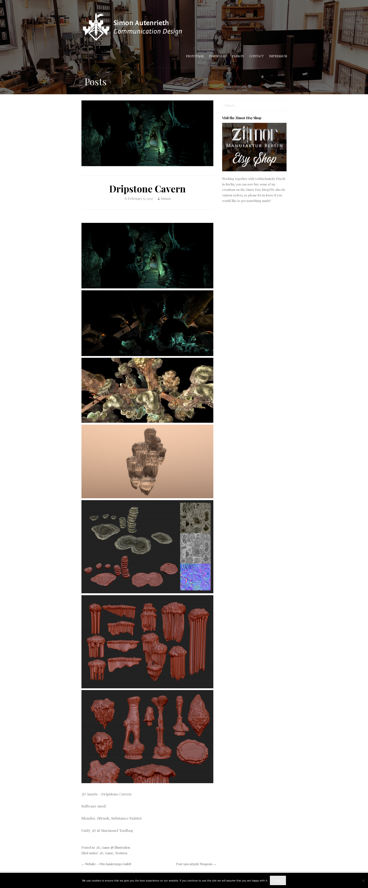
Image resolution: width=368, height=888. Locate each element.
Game (109, 853)
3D (101, 853)
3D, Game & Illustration (113, 847)
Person (238, 56)
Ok (278, 880)
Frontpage (195, 56)
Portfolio (218, 56)
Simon (166, 198)
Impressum (278, 56)
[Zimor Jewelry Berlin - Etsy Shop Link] (254, 170)
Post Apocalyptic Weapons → (196, 864)
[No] (363, 880)
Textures (121, 853)
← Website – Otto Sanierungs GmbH (106, 864)
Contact (256, 56)
